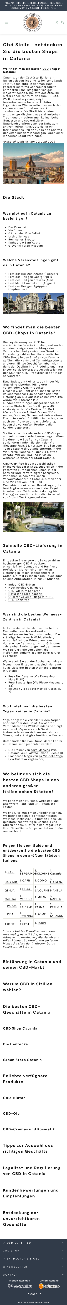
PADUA (12, 906)
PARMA (40, 907)
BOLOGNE (42, 873)
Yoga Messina (40, 750)
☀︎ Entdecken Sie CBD (21, 1258)
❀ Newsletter (15, 1266)
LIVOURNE (42, 890)
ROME (42, 914)
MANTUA (56, 890)
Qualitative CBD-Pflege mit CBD (30, 597)
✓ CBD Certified (17, 1242)
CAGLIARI (11, 882)
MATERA (10, 899)
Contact (10, 1274)
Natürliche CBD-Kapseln (25, 594)
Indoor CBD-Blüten (21, 584)
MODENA (26, 899)
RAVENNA (26, 916)
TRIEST (24, 924)
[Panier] (62, 23)
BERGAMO (27, 873)
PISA (10, 914)
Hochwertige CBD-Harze (25, 587)
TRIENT (10, 924)
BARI (11, 872)
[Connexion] (57, 23)
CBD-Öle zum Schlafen (24, 591)
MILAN (42, 897)
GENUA (10, 890)
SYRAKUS (56, 916)
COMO (42, 880)
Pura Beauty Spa (20, 682)
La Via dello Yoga (51, 756)
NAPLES (55, 899)
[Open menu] (6, 22)
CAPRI (26, 880)
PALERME (26, 907)
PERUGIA (56, 907)
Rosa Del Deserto (20, 676)
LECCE (27, 889)
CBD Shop (11, 1250)
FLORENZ (56, 882)
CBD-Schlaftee (18, 600)
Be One (13, 689)
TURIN (42, 923)
